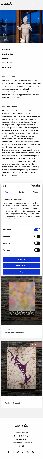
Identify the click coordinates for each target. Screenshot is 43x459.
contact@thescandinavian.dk (21, 443)
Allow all (21, 259)
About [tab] (35, 192)
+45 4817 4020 (21, 439)
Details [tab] (21, 192)
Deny (21, 272)
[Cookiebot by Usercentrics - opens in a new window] (30, 185)
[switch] (37, 236)
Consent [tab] (7, 192)
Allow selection (21, 266)
